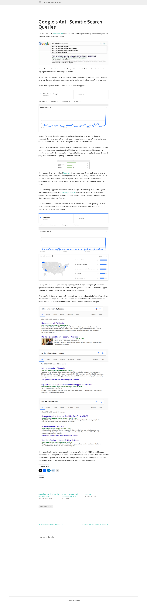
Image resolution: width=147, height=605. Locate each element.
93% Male (88, 494)
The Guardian (58, 34)
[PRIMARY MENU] (40, 2)
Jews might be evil (68, 192)
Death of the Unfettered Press (51, 524)
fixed (54, 69)
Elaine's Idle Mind (52, 2)
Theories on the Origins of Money (95, 524)
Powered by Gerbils (74, 601)
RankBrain (66, 173)
